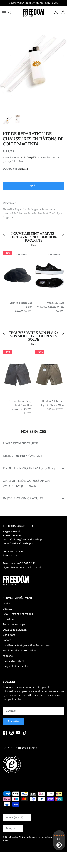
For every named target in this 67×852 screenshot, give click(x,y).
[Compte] (55, 13)
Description (9, 203)
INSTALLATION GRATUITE (23, 498)
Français (10, 828)
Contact (7, 608)
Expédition (9, 619)
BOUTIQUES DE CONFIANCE (20, 748)
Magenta (23, 168)
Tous (33, 245)
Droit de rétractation (15, 629)
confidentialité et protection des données (26, 645)
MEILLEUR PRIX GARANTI (23, 456)
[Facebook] (5, 733)
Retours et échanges (14, 624)
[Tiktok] (25, 733)
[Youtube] (18, 733)
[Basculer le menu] (4, 13)
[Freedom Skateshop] (33, 12)
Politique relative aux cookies (19, 650)
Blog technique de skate (16, 666)
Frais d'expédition (30, 157)
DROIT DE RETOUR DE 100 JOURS (29, 468)
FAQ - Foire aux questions (18, 613)
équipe (6, 603)
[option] (33, 65)
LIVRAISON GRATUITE (20, 443)
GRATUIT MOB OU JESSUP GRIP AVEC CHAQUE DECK (27, 483)
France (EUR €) (14, 817)
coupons (8, 655)
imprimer (8, 640)
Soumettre (13, 721)
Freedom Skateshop (19, 837)
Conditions (9, 634)
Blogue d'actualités (13, 661)
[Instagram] (11, 733)
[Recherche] (12, 13)
